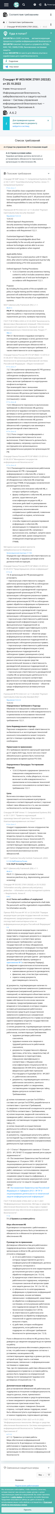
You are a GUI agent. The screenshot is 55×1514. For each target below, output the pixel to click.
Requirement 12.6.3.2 (14, 216)
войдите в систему (21, 126)
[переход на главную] (4, 22)
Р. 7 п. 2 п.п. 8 (11, 402)
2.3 (8, 927)
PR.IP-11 (9, 308)
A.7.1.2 (9, 1434)
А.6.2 (8, 896)
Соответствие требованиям (20, 22)
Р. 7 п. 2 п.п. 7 (11, 367)
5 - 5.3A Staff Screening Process (17, 861)
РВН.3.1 (9, 333)
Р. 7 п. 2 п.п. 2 (11, 431)
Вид (40, 1475)
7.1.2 (8, 1216)
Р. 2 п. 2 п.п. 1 (11, 188)
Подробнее (13, 61)
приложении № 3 (14, 962)
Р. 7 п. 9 (9, 572)
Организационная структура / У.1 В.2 (19, 553)
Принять (27, 1510)
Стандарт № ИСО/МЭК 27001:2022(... (23, 27)
